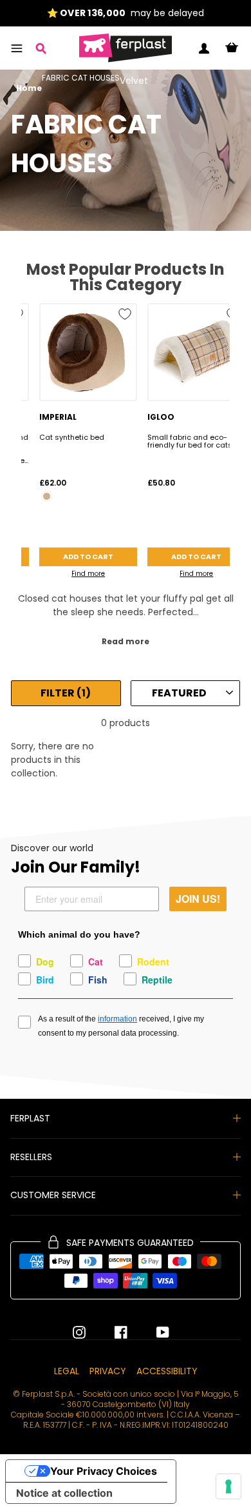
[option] (125, 13)
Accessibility (167, 1371)
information (117, 1018)
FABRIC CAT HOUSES (81, 78)
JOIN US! (198, 898)
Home (29, 88)
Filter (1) (66, 692)
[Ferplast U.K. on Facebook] (111, 1332)
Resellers (31, 1156)
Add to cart (88, 556)
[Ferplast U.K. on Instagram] (79, 1332)
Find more (88, 573)
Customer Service (53, 1194)
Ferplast (30, 1118)
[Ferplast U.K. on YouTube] (153, 1332)
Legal (66, 1371)
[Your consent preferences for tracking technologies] (228, 1486)
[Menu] (17, 48)
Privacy (107, 1371)
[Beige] (46, 496)
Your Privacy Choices (103, 1471)
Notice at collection (64, 1492)
